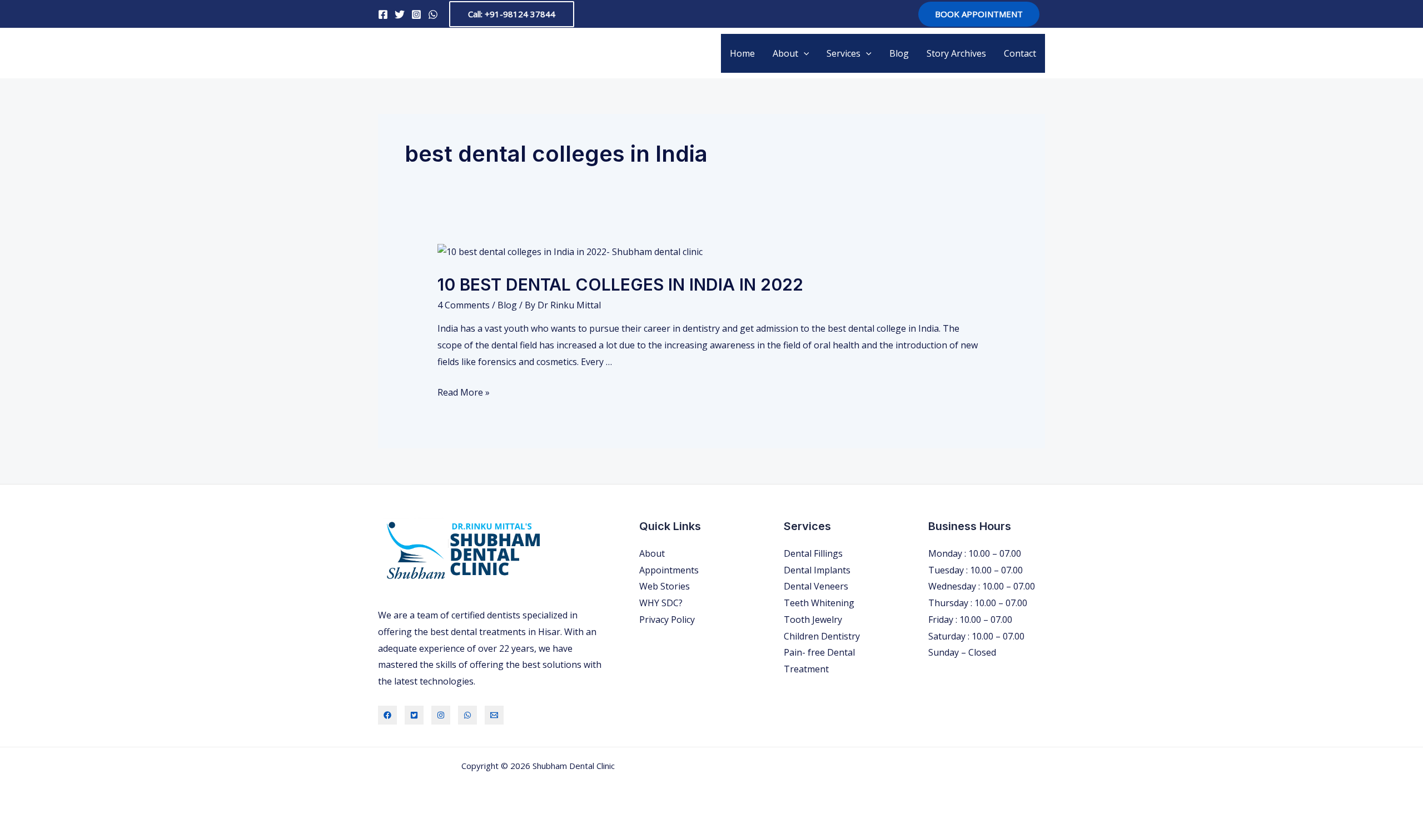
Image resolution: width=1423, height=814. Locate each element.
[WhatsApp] (433, 14)
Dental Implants (817, 570)
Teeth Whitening (819, 603)
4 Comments (463, 305)
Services (843, 53)
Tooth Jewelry (813, 619)
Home (742, 53)
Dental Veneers (816, 586)
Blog (899, 53)
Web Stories (664, 586)
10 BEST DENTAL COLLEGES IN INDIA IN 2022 (620, 284)
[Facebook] (383, 14)
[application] (803, 53)
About (785, 53)
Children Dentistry (822, 636)
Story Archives (956, 53)
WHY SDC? (661, 603)
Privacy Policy (667, 619)
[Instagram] (416, 14)
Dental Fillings (813, 553)
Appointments (669, 570)
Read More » (463, 392)
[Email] (494, 715)
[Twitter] (400, 14)
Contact (1020, 53)
